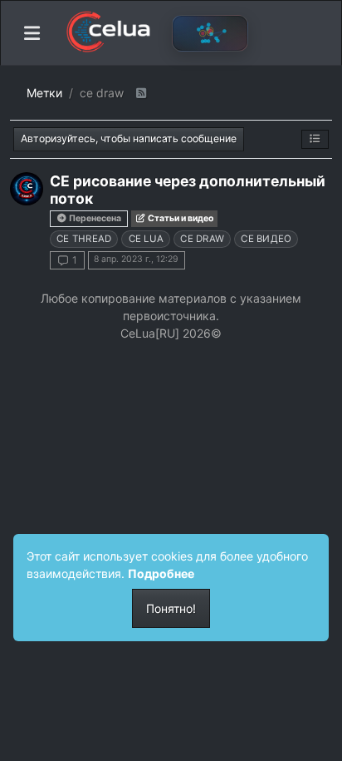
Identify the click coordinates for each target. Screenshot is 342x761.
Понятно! (171, 608)
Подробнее (161, 573)
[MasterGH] (26, 188)
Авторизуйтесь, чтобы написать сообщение (129, 138)
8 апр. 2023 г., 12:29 (136, 259)
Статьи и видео (179, 218)
